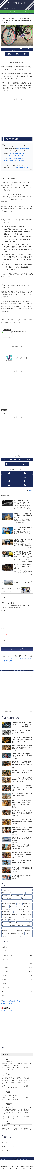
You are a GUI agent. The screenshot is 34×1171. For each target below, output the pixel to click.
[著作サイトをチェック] (9, 473)
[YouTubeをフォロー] (25, 477)
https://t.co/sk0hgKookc (16, 153)
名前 (3, 628)
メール (4, 634)
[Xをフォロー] (25, 473)
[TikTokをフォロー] (9, 481)
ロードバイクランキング (7, 1010)
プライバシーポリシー (8, 1146)
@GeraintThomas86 (22, 148)
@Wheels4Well (18, 156)
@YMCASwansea (20, 160)
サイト (3, 640)
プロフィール (6, 1150)
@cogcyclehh (8, 156)
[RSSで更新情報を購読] (25, 485)
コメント (4, 610)
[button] (25, 54)
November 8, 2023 (21, 167)
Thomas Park (20, 45)
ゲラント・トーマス (7, 413)
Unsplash (13, 45)
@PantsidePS (8, 158)
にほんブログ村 (6, 1003)
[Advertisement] (17, 117)
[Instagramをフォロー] (9, 477)
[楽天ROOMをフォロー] (25, 481)
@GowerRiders (8, 160)
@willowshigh (18, 158)
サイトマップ (6, 1142)
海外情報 (5, 410)
